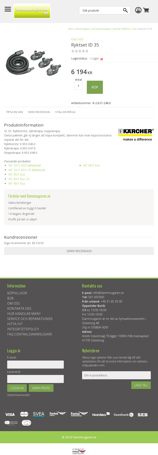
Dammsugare (82, 28)
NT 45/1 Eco (16, 183)
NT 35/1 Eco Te (18, 179)
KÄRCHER (77, 39)
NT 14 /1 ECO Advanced (24, 165)
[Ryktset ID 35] (33, 92)
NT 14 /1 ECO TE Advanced (26, 170)
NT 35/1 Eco (16, 174)
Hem (70, 28)
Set (134, 28)
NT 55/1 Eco (91, 165)
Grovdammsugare (101, 28)
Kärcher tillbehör (121, 28)
